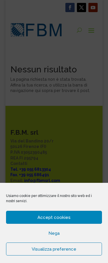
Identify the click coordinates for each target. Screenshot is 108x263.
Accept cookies (54, 217)
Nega (54, 233)
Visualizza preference (54, 249)
